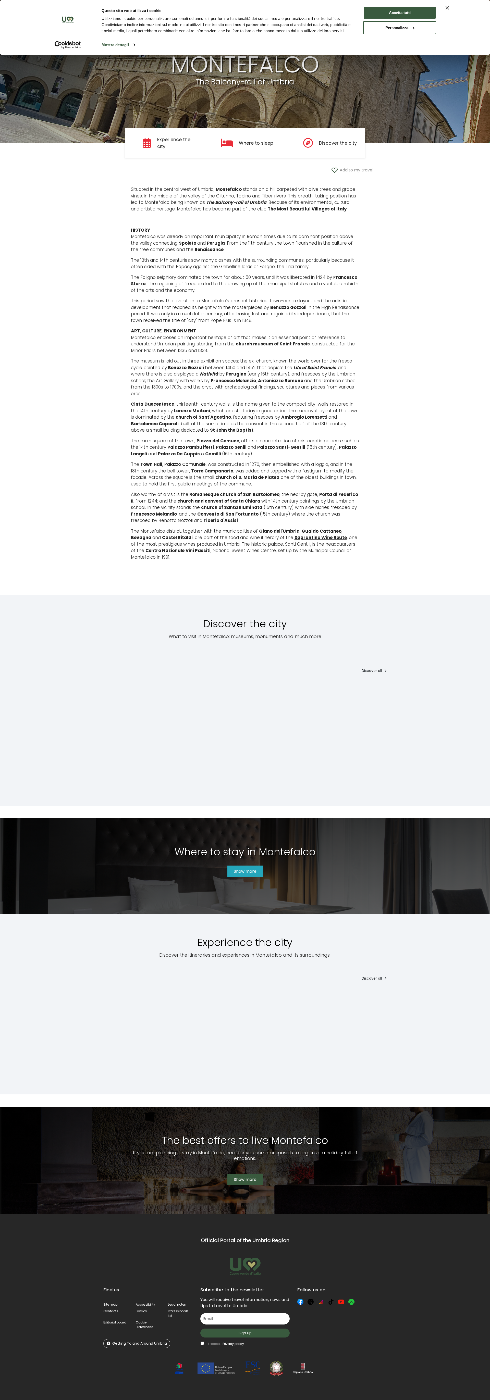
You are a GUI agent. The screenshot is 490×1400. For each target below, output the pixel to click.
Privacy (141, 1311)
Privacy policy (233, 1344)
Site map (110, 1304)
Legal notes (177, 1304)
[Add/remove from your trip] (144, 688)
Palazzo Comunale (185, 464)
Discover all (372, 670)
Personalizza (396, 28)
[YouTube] (341, 1302)
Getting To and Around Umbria (139, 1343)
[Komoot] (351, 1302)
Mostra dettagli (115, 45)
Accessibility (145, 1304)
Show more (245, 871)
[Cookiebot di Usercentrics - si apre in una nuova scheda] (67, 45)
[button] (144, 1324)
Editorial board (114, 1322)
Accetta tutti (400, 12)
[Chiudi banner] (447, 8)
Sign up (245, 1332)
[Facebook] (300, 1302)
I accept (226, 1344)
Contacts (110, 1311)
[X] (311, 1302)
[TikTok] (331, 1302)
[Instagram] (321, 1302)
